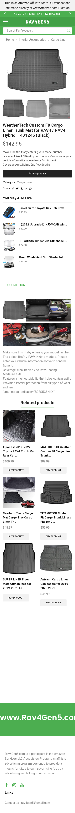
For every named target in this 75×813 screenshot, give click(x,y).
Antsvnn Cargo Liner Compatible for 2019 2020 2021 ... (54, 584)
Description (15, 285)
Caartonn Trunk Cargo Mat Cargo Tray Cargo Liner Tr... (18, 517)
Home (10, 40)
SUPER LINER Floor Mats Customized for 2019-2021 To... (17, 584)
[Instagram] (14, 785)
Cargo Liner (59, 40)
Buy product (39, 173)
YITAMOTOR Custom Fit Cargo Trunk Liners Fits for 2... (55, 517)
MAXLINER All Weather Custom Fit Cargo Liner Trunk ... (56, 451)
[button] (4, 14)
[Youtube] (22, 785)
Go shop (63, 13)
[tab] (15, 285)
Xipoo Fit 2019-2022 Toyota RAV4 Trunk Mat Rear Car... (19, 451)
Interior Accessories (32, 40)
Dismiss (64, 8)
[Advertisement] (37, 663)
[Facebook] (6, 785)
